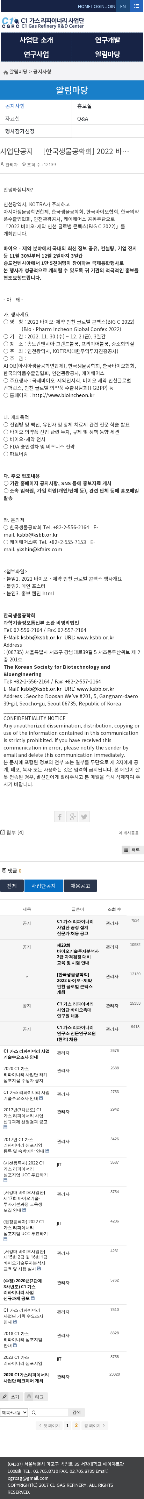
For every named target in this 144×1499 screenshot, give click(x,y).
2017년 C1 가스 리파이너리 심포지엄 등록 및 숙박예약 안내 (23, 1145)
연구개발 (107, 40)
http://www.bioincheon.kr (63, 395)
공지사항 (15, 105)
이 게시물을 (128, 832)
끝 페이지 (93, 1425)
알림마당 (107, 54)
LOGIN (98, 6)
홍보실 (84, 105)
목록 (135, 850)
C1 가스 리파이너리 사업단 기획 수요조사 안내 (23, 1316)
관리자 (11, 164)
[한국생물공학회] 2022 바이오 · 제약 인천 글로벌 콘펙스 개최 (75, 983)
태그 (39, 1397)
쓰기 (14, 1397)
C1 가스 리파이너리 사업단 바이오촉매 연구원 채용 (75, 1010)
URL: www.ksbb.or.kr (89, 637)
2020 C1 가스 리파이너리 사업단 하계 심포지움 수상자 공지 (25, 1074)
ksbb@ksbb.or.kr (37, 534)
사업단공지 (16, 151)
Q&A (82, 118)
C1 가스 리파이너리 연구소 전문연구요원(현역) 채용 (76, 1033)
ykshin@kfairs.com (39, 549)
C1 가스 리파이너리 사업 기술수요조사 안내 (26, 1095)
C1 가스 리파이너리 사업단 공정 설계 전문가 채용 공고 (75, 927)
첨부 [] (14, 832)
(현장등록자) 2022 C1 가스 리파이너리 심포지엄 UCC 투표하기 (25, 1227)
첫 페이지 (51, 1425)
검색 (76, 1412)
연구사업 (36, 54)
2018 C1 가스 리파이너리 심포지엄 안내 (22, 1339)
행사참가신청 (20, 131)
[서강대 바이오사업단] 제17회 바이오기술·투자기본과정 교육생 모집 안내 (24, 1201)
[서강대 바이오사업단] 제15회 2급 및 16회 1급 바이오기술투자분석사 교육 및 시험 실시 (25, 1260)
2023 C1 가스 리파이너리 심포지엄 (22, 1360)
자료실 (12, 118)
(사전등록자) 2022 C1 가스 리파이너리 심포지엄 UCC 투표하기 (25, 1169)
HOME (84, 6)
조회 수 (114, 909)
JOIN (110, 6)
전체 (12, 885)
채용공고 (80, 885)
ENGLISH (123, 7)
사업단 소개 (36, 40)
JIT (59, 1165)
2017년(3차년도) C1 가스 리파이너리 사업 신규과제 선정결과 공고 (25, 1116)
